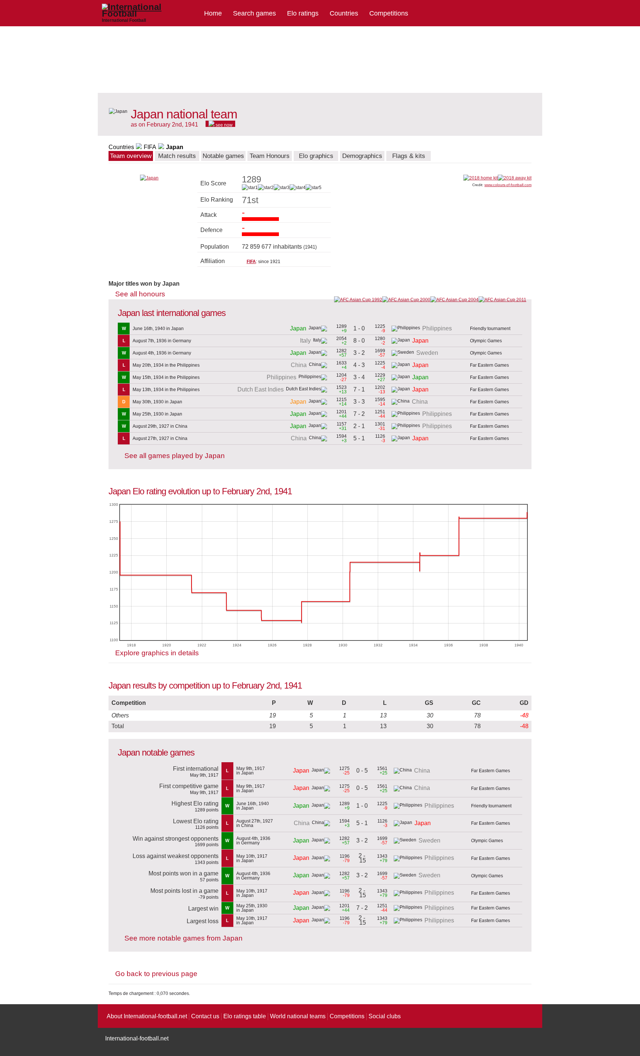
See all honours (140, 294)
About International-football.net (147, 1016)
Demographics (362, 155)
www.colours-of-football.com (507, 185)
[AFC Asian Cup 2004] (454, 299)
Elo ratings (303, 13)
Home (213, 13)
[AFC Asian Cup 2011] (502, 299)
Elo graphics (316, 155)
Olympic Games (486, 340)
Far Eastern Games (489, 365)
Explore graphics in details (157, 653)
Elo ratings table (244, 1016)
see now (223, 124)
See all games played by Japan (174, 456)
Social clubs (385, 1016)
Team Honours (270, 155)
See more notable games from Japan (183, 938)
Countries (344, 13)
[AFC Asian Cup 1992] (358, 299)
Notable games (223, 155)
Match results (177, 155)
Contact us (205, 1016)
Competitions (388, 13)
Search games (254, 13)
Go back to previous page (156, 974)
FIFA (150, 147)
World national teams (298, 1016)
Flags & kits (408, 155)
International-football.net (137, 1038)
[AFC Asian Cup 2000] (406, 299)
